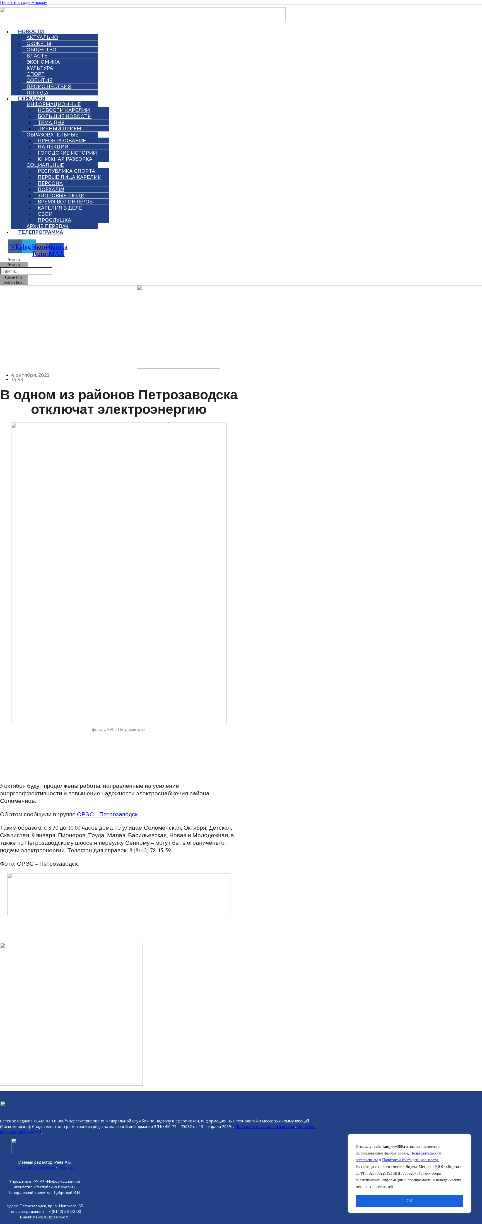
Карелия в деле (60, 208)
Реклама (67, 1168)
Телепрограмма (40, 232)
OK (409, 1201)
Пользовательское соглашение (265, 1126)
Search (14, 264)
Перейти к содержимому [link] (23, 2)
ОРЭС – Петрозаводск (107, 814)
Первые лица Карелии (70, 177)
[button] (14, 259)
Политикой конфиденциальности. (410, 1160)
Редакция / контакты (35, 1168)
